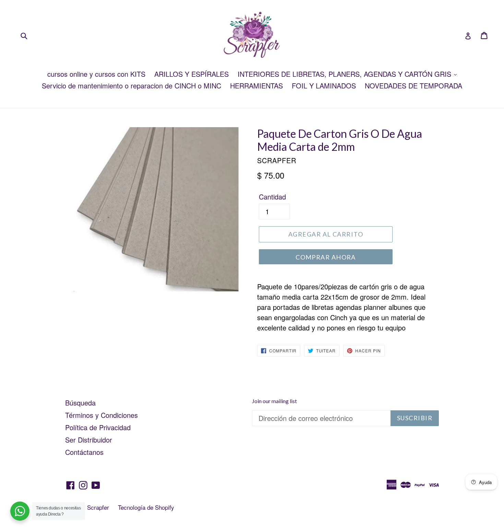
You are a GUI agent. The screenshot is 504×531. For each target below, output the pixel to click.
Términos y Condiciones (101, 415)
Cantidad (272, 197)
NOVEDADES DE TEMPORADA (413, 85)
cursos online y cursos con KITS (96, 74)
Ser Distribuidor (88, 440)
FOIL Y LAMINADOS (324, 85)
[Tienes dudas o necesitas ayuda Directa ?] (19, 511)
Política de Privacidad (98, 427)
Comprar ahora (326, 257)
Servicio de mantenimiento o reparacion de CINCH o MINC (131, 85)
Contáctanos (84, 452)
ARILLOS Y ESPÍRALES (191, 74)
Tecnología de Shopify (146, 507)
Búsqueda (80, 403)
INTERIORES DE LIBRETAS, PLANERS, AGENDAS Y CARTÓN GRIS (345, 74)
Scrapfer (98, 507)
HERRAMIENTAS (256, 85)
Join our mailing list (274, 401)
